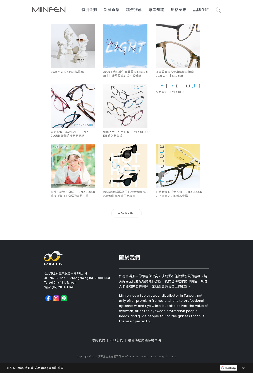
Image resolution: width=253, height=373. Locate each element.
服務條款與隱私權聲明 (144, 340)
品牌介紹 (201, 10)
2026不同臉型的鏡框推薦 (67, 71)
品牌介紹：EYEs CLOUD (172, 92)
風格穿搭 (179, 10)
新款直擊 (112, 10)
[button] (218, 10)
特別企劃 (89, 10)
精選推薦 (134, 10)
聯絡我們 (98, 340)
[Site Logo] (48, 9)
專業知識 (156, 10)
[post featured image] (73, 46)
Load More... (126, 213)
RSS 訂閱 (117, 340)
